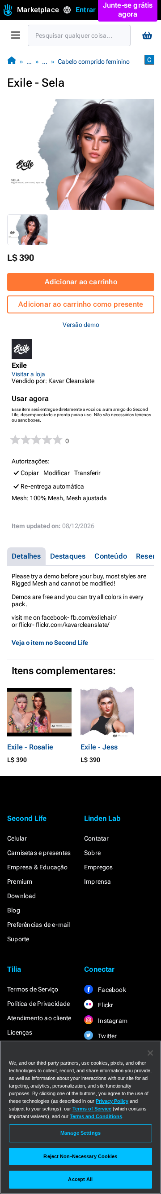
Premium (19, 881)
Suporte (18, 939)
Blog (13, 910)
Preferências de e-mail (38, 924)
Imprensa (97, 881)
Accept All (80, 1179)
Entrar (86, 9)
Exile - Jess (99, 747)
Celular (17, 838)
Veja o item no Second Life (50, 642)
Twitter (107, 1036)
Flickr (105, 1005)
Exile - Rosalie (30, 747)
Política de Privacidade (38, 1003)
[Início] (11, 61)
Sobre (92, 852)
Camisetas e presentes (39, 852)
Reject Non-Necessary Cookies (80, 1156)
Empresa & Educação (37, 867)
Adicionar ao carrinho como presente (80, 304)
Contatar (96, 838)
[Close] (150, 1053)
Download (21, 895)
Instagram (112, 1020)
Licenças (20, 1032)
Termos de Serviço (32, 989)
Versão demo (81, 324)
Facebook (111, 989)
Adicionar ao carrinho (81, 282)
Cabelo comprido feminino (94, 61)
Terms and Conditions (96, 1116)
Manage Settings (80, 1133)
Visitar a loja (28, 374)
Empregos (98, 867)
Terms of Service (91, 1108)
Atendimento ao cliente (39, 1018)
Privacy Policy (112, 1101)
